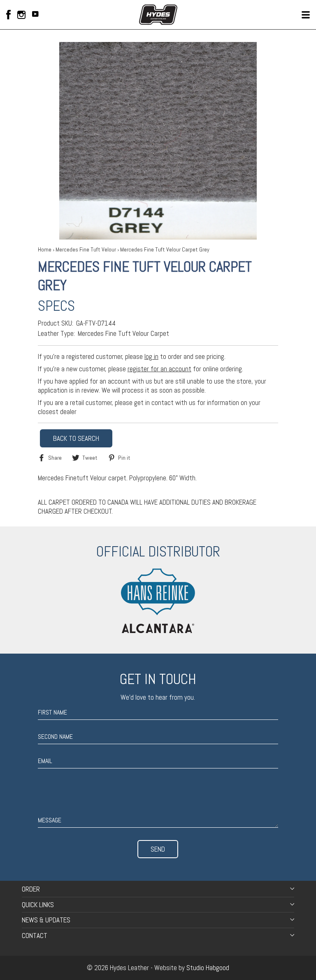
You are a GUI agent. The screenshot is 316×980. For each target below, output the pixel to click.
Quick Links (38, 904)
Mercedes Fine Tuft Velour (86, 249)
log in (151, 356)
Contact (34, 935)
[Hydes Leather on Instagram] (21, 15)
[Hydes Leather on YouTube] (35, 15)
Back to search (76, 438)
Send (158, 849)
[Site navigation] (306, 14)
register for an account (159, 368)
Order (31, 889)
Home (44, 249)
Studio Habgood (207, 967)
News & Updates (46, 919)
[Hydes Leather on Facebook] (8, 14)
